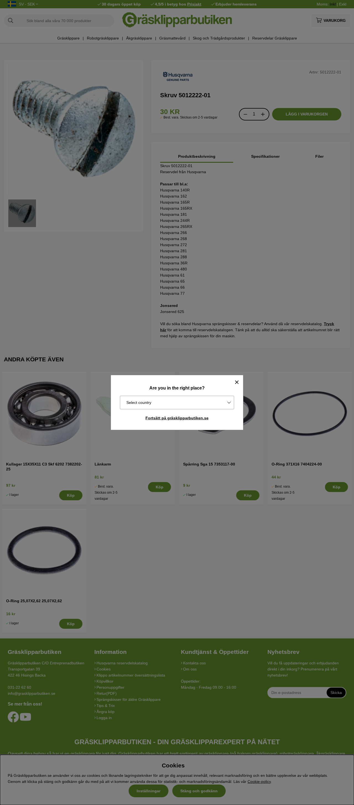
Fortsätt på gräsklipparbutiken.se (177, 418)
